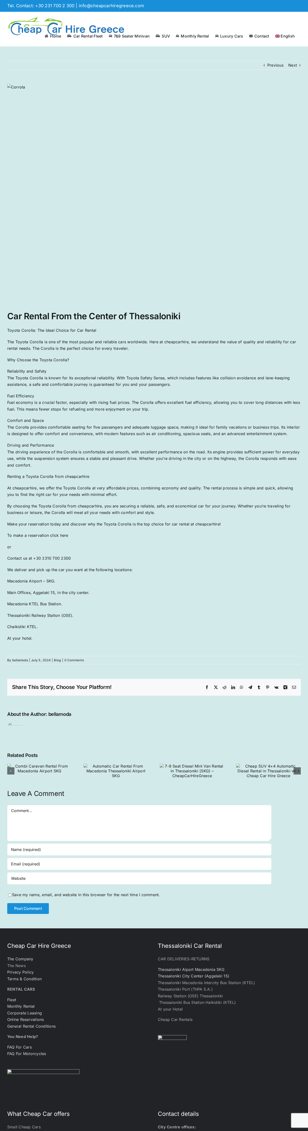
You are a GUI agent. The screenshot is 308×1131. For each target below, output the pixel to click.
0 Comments (74, 660)
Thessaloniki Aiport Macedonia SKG (191, 969)
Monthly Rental (21, 1006)
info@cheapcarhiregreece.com (111, 5)
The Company (20, 958)
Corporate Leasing (24, 1013)
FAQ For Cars (19, 1047)
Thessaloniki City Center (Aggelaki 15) (193, 976)
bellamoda (20, 660)
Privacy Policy (20, 972)
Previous (275, 65)
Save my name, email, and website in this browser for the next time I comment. (86, 894)
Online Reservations (25, 1019)
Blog (57, 660)
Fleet (11, 999)
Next (292, 65)
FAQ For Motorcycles (26, 1053)
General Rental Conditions (31, 1026)
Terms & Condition (24, 978)
